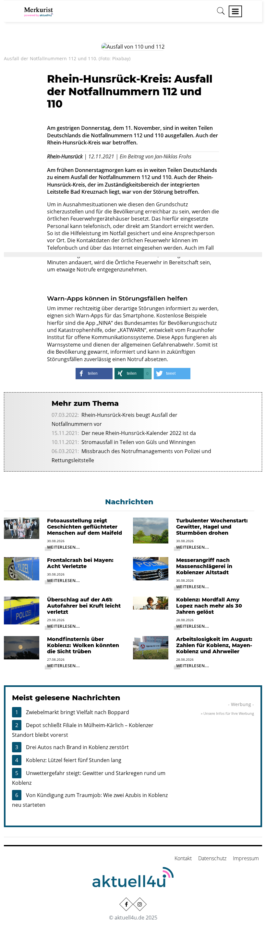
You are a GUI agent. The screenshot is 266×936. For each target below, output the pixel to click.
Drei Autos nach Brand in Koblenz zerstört (77, 747)
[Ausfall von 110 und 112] (133, 46)
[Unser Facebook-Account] (126, 904)
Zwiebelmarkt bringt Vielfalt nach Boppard (77, 712)
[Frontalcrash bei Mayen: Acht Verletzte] (21, 568)
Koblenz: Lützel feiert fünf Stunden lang (73, 760)
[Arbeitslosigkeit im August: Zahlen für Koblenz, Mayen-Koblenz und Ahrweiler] (150, 647)
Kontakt (183, 858)
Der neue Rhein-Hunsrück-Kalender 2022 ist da (138, 433)
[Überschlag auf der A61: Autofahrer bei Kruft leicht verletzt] (21, 609)
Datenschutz (212, 858)
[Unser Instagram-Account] (140, 904)
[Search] (221, 13)
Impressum (246, 858)
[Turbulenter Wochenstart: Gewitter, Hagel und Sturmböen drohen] (150, 529)
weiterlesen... (63, 547)
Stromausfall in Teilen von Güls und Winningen (138, 442)
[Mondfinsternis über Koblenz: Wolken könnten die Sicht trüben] (21, 647)
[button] (94, 373)
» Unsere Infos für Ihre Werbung (227, 713)
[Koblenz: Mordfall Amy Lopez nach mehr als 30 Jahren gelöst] (150, 602)
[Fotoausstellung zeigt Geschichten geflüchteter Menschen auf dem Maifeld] (21, 527)
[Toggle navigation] (235, 11)
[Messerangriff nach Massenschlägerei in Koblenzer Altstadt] (150, 568)
